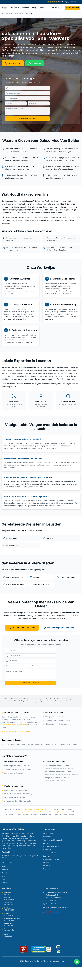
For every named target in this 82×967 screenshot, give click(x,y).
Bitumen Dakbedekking (51, 846)
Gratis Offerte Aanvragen (27, 118)
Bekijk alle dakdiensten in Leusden (17, 731)
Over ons (25, 8)
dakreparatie (37, 812)
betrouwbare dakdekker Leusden (14, 725)
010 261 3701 (8, 925)
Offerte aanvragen (72, 7)
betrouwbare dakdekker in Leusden (39, 809)
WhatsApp (36, 63)
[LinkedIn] (58, 912)
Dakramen (46, 866)
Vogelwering (47, 869)
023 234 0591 (9, 899)
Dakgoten (46, 862)
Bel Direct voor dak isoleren (24, 627)
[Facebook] (54, 912)
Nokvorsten (47, 856)
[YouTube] (51, 912)
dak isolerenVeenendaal (68, 744)
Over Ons (5, 873)
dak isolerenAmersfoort (11, 744)
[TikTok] (44, 912)
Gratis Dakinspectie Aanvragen (60, 627)
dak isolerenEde (50, 744)
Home (4, 866)
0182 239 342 (9, 915)
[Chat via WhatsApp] (77, 962)
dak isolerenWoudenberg (32, 744)
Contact (42, 8)
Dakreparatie (47, 837)
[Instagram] (47, 912)
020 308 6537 (9, 905)
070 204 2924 (9, 910)
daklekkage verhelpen (23, 812)
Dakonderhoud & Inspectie (53, 840)
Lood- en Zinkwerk (50, 853)
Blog (34, 8)
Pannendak (47, 850)
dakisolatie (47, 812)
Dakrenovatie (48, 834)
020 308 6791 (9, 931)
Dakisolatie (47, 843)
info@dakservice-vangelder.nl (57, 907)
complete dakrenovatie (63, 812)
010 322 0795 (9, 920)
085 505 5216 (9, 894)
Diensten (13, 8)
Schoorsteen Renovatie (51, 859)
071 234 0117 (8, 936)
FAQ (3, 879)
